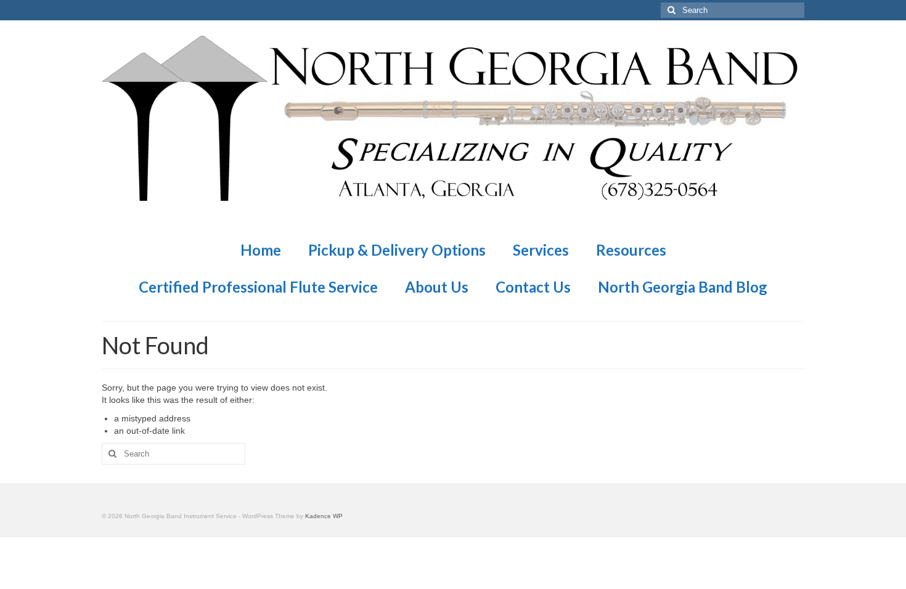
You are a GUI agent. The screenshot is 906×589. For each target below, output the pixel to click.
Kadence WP (324, 516)
